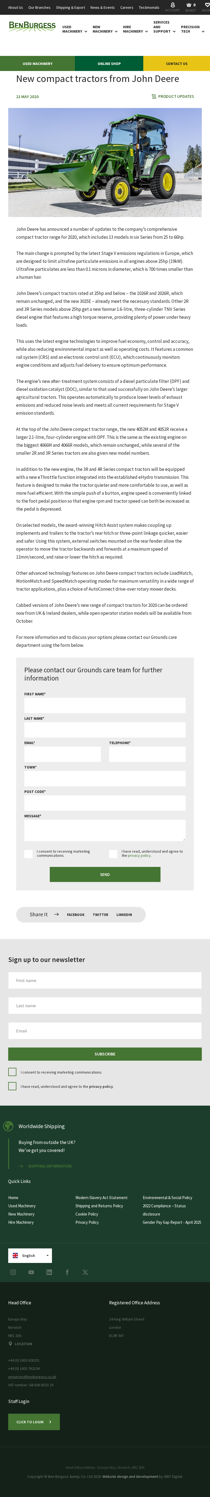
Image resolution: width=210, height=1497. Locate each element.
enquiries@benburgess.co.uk (32, 1376)
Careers (126, 7)
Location (23, 1343)
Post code (34, 791)
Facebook (75, 914)
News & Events (103, 7)
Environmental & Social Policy (167, 1197)
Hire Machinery (133, 29)
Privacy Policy (87, 1222)
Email (28, 743)
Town (29, 767)
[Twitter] (85, 1272)
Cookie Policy (86, 1214)
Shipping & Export (70, 7)
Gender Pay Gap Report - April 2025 (172, 1222)
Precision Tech (190, 29)
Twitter (100, 914)
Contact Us (177, 63)
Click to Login (29, 1421)
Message (32, 816)
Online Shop (109, 63)
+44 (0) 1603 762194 (24, 1368)
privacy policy (139, 855)
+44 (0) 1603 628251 (24, 1360)
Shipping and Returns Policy (99, 1205)
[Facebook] (67, 1272)
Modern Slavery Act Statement (101, 1197)
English (28, 1255)
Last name (33, 718)
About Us (15, 7)
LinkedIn (124, 914)
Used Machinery (72, 29)
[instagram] (13, 1272)
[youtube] (31, 1272)
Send (105, 874)
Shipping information (50, 1166)
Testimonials (149, 7)
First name (34, 694)
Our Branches (39, 7)
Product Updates (176, 96)
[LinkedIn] (49, 1272)
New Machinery (103, 29)
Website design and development (130, 1476)
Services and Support (162, 27)
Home (13, 1197)
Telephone (119, 743)
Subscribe (105, 1054)
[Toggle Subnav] (84, 31)
